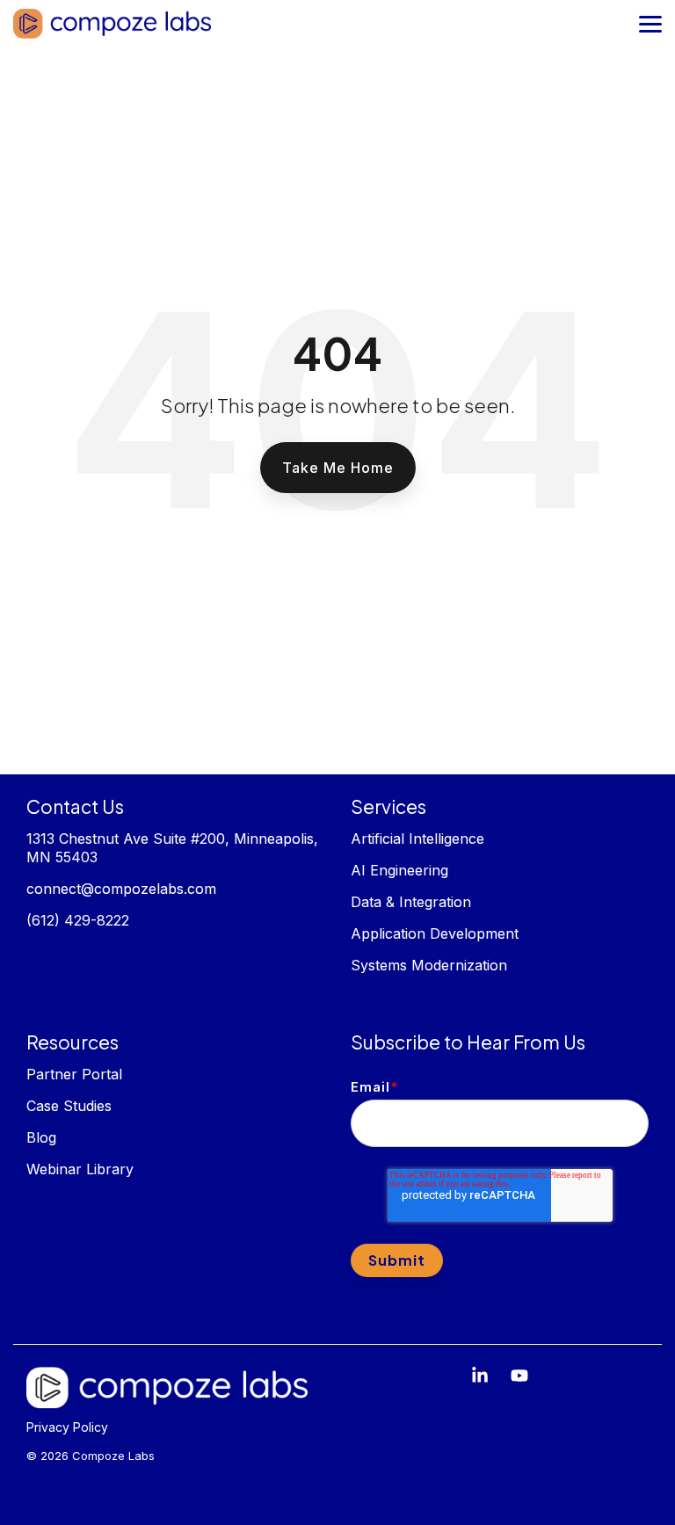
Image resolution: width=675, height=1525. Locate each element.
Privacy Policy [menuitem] (67, 1427)
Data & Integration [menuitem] (411, 902)
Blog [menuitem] (41, 1137)
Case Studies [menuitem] (69, 1106)
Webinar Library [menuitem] (80, 1169)
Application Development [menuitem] (435, 933)
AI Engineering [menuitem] (402, 870)
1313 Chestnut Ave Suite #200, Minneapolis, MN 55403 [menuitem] (174, 848)
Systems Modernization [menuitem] (429, 965)
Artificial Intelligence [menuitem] (417, 838)
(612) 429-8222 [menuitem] (77, 920)
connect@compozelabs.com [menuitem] (121, 888)
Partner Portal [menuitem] (74, 1074)
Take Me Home (338, 467)
